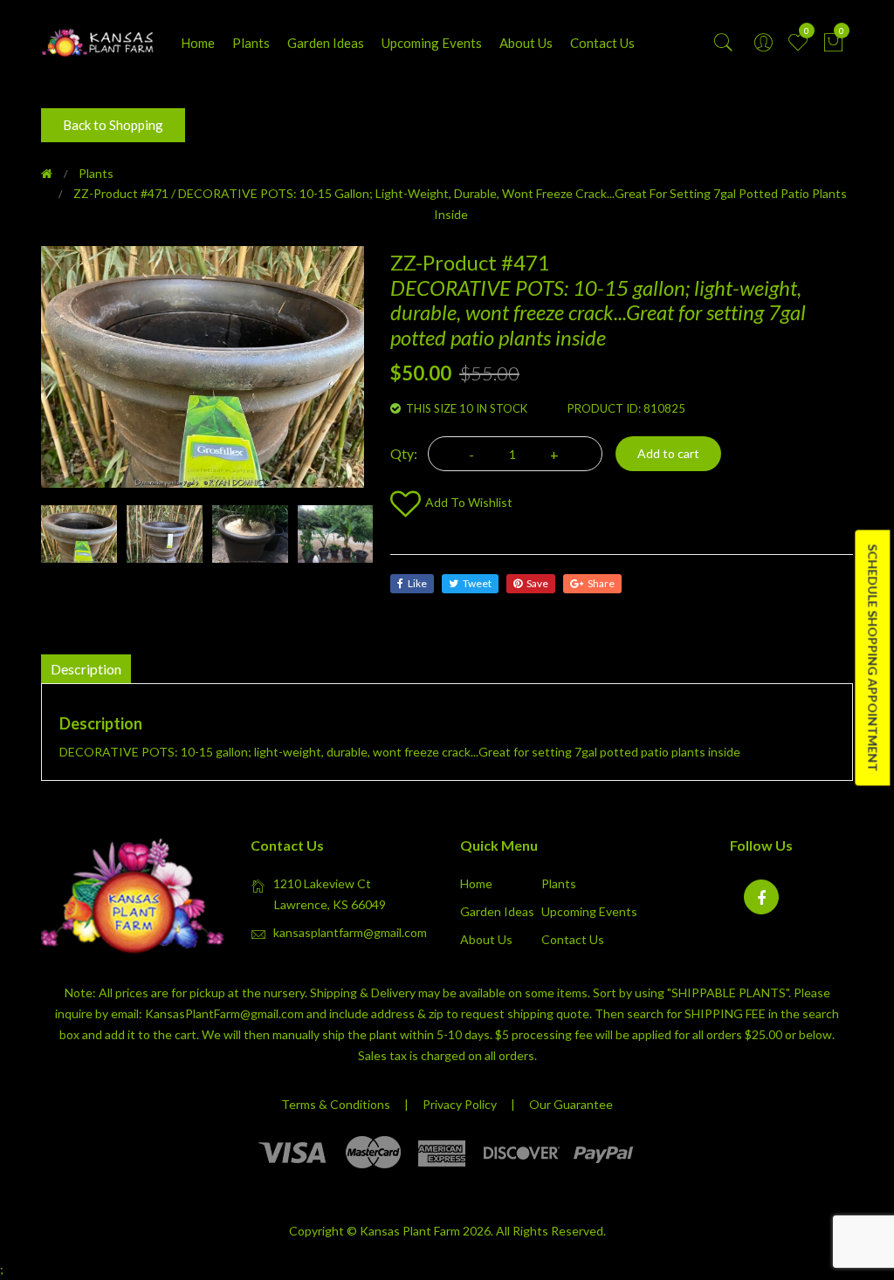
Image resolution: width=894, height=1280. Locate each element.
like (417, 583)
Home (198, 43)
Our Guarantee (571, 1104)
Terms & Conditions (335, 1104)
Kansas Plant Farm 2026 (425, 1230)
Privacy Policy (460, 1104)
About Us (526, 43)
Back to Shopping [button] (113, 125)
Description (86, 669)
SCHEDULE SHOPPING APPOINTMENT (872, 657)
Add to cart (668, 453)
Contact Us (602, 43)
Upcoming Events (432, 43)
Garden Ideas (325, 43)
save (537, 583)
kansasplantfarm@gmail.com (350, 932)
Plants (251, 43)
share (601, 583)
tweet (477, 583)
